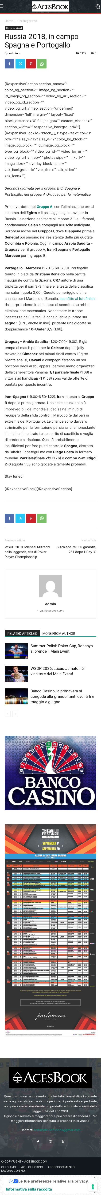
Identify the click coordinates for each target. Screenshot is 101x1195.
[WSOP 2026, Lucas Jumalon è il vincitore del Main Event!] (16, 674)
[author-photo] (50, 597)
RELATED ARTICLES (22, 633)
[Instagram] (50, 1141)
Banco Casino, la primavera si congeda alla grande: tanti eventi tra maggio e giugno (62, 696)
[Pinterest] (31, 63)
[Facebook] (9, 63)
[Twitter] (20, 63)
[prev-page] (8, 714)
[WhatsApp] (42, 63)
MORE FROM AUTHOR (59, 633)
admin (13, 53)
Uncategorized (27, 21)
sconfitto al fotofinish (77, 298)
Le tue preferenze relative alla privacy (53, 1181)
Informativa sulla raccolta (29, 1189)
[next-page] (15, 714)
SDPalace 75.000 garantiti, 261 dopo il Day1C (76, 549)
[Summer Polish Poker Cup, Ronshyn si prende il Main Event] (16, 651)
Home (9, 21)
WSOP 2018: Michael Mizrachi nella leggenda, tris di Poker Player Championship (27, 552)
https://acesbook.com (50, 610)
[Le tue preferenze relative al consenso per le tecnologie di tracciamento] (92, 1186)
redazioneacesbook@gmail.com (57, 1130)
